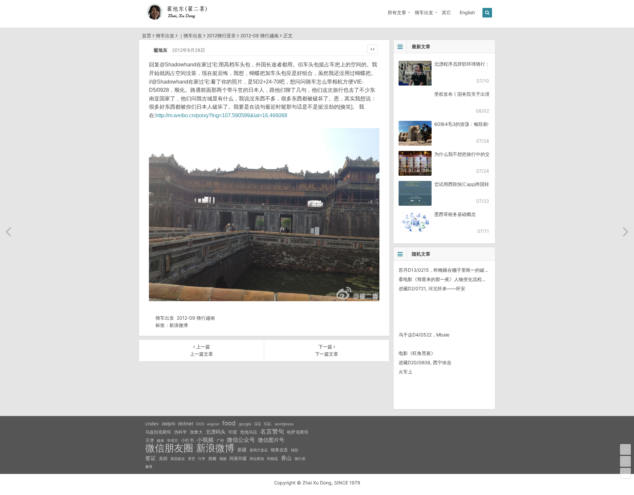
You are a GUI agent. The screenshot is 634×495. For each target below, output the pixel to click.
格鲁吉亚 (279, 449)
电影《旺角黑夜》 (417, 353)
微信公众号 (241, 440)
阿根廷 (272, 458)
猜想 (294, 450)
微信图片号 (271, 440)
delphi (168, 423)
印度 (233, 432)
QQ (257, 423)
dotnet (185, 424)
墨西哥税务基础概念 (455, 214)
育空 (191, 459)
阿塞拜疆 (238, 458)
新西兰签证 (259, 450)
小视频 (205, 439)
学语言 (172, 440)
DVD (200, 424)
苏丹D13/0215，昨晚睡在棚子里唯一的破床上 (446, 270)
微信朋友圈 (169, 448)
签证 (150, 458)
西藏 (212, 458)
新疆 (242, 449)
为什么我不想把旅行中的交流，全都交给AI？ (480, 154)
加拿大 (196, 432)
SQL (268, 423)
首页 (146, 35)
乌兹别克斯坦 (158, 432)
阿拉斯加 (257, 458)
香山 (286, 458)
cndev (152, 423)
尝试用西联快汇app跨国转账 (464, 184)
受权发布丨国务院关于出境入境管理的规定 (478, 94)
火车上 (405, 371)
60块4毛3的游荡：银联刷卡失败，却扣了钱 (479, 124)
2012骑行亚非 (221, 35)
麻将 (149, 467)
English (467, 12)
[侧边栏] (372, 49)
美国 (163, 458)
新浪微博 (178, 325)
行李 (201, 459)
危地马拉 (248, 432)
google (245, 424)
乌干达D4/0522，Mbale (424, 334)
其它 (446, 12)
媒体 (160, 441)
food (229, 423)
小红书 (187, 440)
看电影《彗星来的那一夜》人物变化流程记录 (445, 279)
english (213, 424)
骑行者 (300, 459)
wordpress (284, 424)
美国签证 (177, 458)
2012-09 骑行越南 (259, 35)
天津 (149, 440)
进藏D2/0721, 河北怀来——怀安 (432, 288)
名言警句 (272, 431)
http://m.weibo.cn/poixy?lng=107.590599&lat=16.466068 (221, 115)
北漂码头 (216, 432)
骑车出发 (424, 12)
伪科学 (180, 432)
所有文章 (397, 12)
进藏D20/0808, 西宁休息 (425, 362)
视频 (223, 458)
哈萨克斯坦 (297, 432)
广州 (220, 441)
